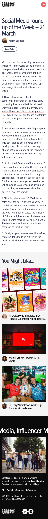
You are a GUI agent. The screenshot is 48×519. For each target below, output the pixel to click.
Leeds (30, 481)
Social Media (9, 49)
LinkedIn (25, 511)
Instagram (30, 511)
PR (3, 490)
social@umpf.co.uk (24, 83)
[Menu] (43, 4)
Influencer (31, 490)
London (40, 481)
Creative (19, 490)
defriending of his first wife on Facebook (23, 133)
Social (10, 490)
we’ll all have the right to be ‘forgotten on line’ (23, 113)
